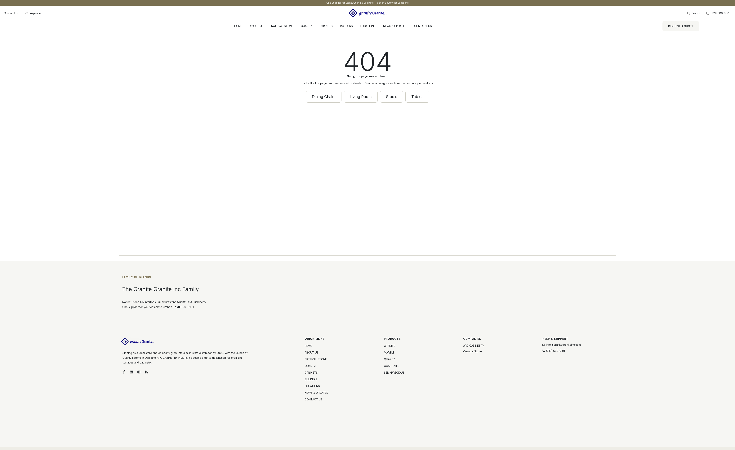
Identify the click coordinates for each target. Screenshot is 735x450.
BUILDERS (346, 26)
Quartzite (391, 366)
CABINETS (326, 26)
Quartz (389, 359)
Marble (389, 352)
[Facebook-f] (124, 372)
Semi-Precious (394, 372)
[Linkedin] (131, 372)
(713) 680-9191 (183, 307)
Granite (389, 345)
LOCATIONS (368, 26)
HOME (238, 26)
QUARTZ (306, 26)
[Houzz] (146, 372)
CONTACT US (423, 26)
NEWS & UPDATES (395, 26)
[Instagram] (139, 372)
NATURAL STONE (282, 26)
